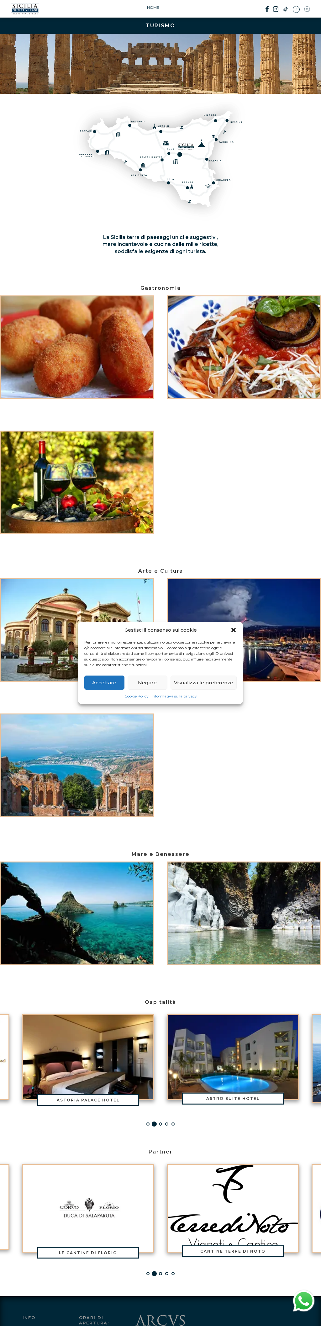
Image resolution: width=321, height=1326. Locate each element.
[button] (233, 630)
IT (296, 9)
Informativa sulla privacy (174, 696)
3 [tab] (160, 1124)
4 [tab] (166, 1124)
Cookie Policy (136, 696)
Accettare (104, 683)
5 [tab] (173, 1124)
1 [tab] (148, 1124)
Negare (147, 683)
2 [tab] (154, 1124)
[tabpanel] (232, 1059)
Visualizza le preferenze (203, 683)
